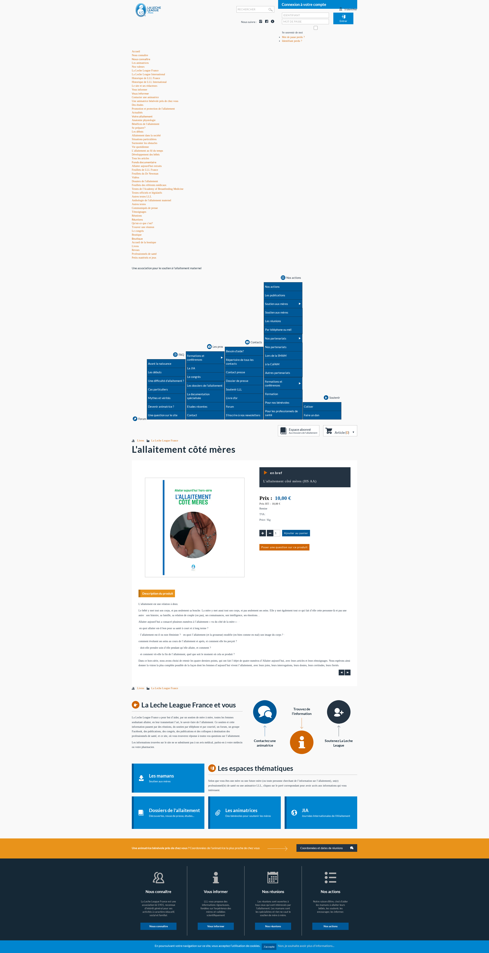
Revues (135, 250)
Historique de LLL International (149, 82)
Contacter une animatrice (145, 97)
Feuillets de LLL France (145, 169)
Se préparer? (138, 127)
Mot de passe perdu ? (293, 37)
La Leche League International (148, 74)
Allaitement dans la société (146, 135)
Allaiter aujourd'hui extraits (147, 166)
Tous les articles (140, 158)
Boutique (137, 238)
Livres (135, 246)
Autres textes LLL (142, 196)
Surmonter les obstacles (144, 143)
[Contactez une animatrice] (265, 712)
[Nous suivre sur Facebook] (265, 21)
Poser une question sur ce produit (284, 547)
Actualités (137, 112)
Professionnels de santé (144, 253)
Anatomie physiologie (143, 120)
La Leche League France (145, 70)
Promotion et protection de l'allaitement (153, 108)
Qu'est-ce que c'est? (142, 223)
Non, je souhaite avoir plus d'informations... (306, 945)
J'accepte (269, 946)
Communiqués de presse (145, 208)
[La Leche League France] (148, 9)
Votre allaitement (142, 116)
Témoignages (139, 211)
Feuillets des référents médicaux (149, 185)
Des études (137, 104)
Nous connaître (141, 59)
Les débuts (137, 131)
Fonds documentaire (144, 162)
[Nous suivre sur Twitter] (271, 21)
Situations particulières (144, 139)
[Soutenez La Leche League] (339, 712)
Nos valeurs (138, 66)
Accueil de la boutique (144, 242)
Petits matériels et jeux (144, 257)
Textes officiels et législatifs (147, 192)
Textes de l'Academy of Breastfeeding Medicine (157, 189)
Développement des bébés (145, 154)
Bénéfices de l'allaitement (145, 124)
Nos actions (331, 926)
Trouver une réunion (143, 227)
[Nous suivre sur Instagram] (259, 21)
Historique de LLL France (146, 78)
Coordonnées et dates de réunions (321, 848)
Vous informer (140, 93)
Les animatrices (140, 62)
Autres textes (139, 204)
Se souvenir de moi (292, 32)
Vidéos (135, 177)
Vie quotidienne (140, 146)
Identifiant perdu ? (292, 41)
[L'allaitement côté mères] (194, 527)
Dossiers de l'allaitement (145, 181)
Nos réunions (273, 926)
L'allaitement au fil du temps (147, 150)
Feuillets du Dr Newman (145, 173)
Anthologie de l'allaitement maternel (151, 200)
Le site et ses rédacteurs (144, 85)
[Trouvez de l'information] (301, 742)
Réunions (137, 219)
